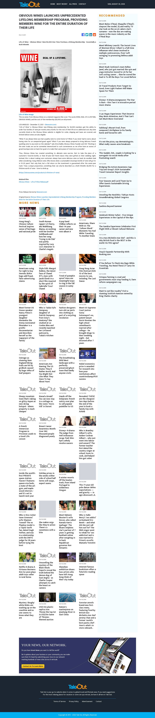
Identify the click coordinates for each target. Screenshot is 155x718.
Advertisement (87, 701)
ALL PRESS (73, 4)
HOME (52, 4)
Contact (99, 701)
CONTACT (82, 4)
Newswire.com (50, 124)
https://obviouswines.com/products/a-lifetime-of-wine (39, 172)
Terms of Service (59, 701)
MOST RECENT (62, 4)
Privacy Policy (74, 701)
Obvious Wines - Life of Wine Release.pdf (33, 182)
